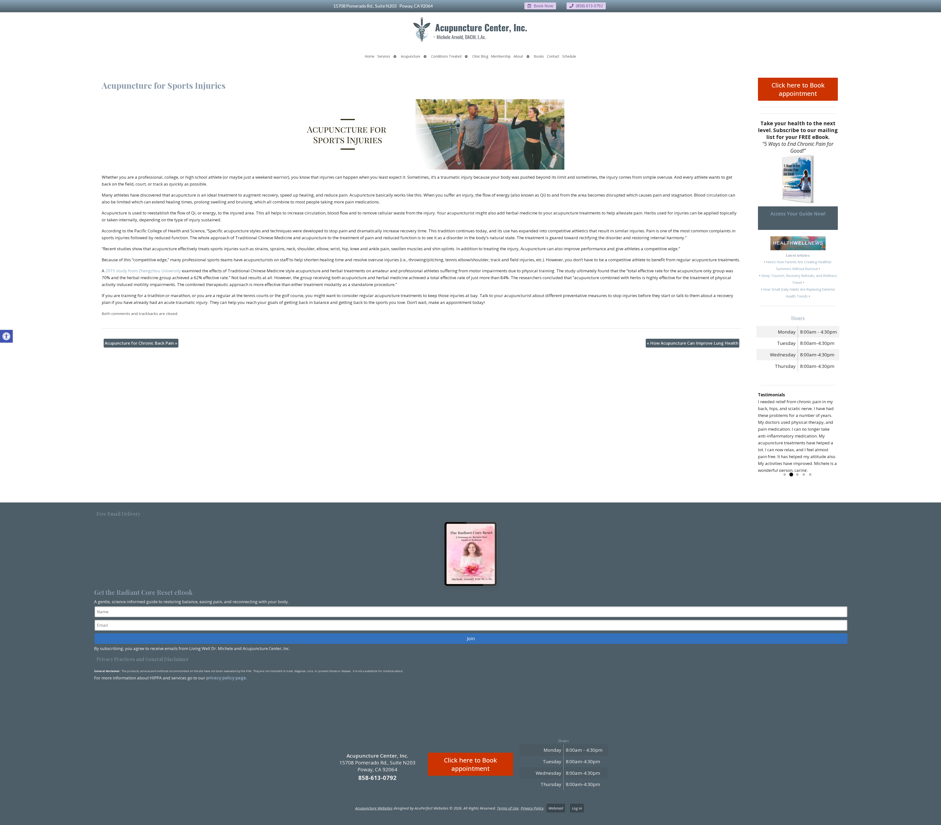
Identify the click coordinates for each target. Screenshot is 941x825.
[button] (6, 336)
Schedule (569, 56)
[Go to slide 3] (797, 474)
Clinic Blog (480, 56)
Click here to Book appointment (798, 89)
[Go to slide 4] (803, 474)
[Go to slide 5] (810, 474)
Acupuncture (410, 56)
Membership (501, 56)
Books (539, 56)
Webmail (555, 808)
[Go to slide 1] (784, 474)
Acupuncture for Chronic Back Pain (141, 343)
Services (383, 56)
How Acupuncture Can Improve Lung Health (692, 343)
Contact (553, 56)
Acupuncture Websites (374, 808)
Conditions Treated (446, 56)
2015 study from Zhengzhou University (143, 271)
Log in (577, 808)
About (518, 56)
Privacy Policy (532, 808)
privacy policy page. (227, 678)
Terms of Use (508, 808)
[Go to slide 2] (791, 474)
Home (369, 56)
